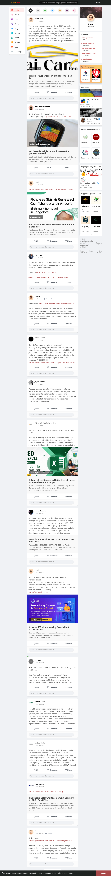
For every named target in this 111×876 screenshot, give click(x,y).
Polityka (96, 226)
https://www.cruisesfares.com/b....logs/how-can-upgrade (52, 362)
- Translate (40, 21)
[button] (59, 2)
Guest (90, 24)
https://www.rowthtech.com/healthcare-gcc (46, 791)
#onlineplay (52, 277)
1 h (35, 185)
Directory (91, 251)
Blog (100, 251)
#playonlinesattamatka (38, 277)
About (82, 251)
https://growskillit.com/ (38, 592)
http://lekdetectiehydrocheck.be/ (57, 116)
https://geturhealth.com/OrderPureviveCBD (57, 304)
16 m (36, 109)
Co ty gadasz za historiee (88, 183)
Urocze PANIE (92, 119)
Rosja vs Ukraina (93, 99)
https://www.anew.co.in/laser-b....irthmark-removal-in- (51, 189)
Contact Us (83, 252)
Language (99, 243)
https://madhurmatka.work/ (47, 272)
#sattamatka (63, 277)
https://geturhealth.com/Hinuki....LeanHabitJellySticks (50, 840)
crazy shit (96, 206)
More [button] (99, 253)
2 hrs (36, 513)
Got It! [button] (103, 873)
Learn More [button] (68, 873)
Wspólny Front (88, 226)
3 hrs (36, 833)
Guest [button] (99, 2)
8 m (36, 21)
